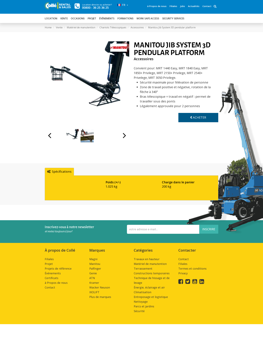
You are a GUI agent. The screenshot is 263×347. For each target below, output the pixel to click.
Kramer (94, 283)
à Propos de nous (157, 6)
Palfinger (95, 268)
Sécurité (139, 311)
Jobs (182, 6)
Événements (106, 18)
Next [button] (124, 137)
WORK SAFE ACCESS (148, 18)
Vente (64, 18)
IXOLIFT (94, 292)
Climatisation (142, 292)
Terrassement (143, 268)
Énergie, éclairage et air (149, 287)
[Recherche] (215, 7)
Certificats (51, 278)
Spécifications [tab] (62, 171)
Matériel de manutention (150, 264)
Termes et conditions (192, 268)
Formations (125, 18)
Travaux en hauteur (147, 259)
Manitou (94, 264)
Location (51, 18)
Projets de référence (58, 268)
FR (123, 5)
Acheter (199, 117)
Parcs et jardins (144, 306)
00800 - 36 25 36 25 (95, 7)
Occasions (78, 18)
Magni (93, 259)
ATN (92, 278)
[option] (87, 83)
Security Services (173, 18)
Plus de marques (100, 297)
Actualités (193, 6)
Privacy (183, 273)
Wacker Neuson (99, 287)
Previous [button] (49, 137)
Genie (93, 273)
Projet (92, 18)
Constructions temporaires (152, 273)
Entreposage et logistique (151, 297)
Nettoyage (141, 301)
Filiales (173, 6)
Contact (206, 6)
